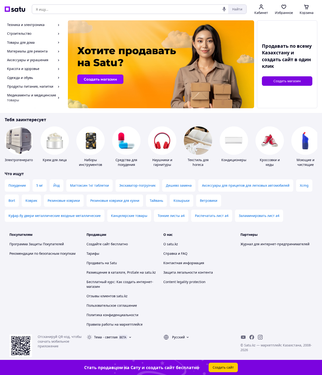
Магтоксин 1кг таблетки (89, 185)
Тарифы (93, 253)
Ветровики (208, 200)
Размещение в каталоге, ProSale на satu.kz (121, 272)
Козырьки (181, 200)
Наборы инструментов (90, 162)
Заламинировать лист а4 (259, 215)
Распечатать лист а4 (211, 215)
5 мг (39, 185)
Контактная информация (183, 263)
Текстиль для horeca (198, 162)
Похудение (17, 185)
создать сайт (277, 59)
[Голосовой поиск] (224, 9)
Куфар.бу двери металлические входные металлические (54, 215)
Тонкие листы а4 (171, 215)
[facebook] (252, 337)
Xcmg (304, 185)
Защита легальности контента (188, 272)
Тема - (106, 337)
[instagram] (260, 337)
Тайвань (156, 200)
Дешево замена (179, 185)
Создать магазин (287, 81)
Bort (11, 200)
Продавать (95, 263)
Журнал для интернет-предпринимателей (275, 244)
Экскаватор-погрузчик (137, 185)
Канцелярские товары (129, 215)
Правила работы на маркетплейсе (115, 324)
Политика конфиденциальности (112, 315)
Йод (56, 185)
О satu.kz (170, 244)
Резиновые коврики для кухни (114, 200)
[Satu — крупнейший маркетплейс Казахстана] (15, 9)
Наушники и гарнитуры (162, 162)
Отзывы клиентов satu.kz (107, 296)
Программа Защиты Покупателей (36, 244)
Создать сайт (223, 367)
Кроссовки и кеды (270, 162)
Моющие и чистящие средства (305, 165)
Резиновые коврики (64, 200)
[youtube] (243, 337)
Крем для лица (55, 160)
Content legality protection (184, 282)
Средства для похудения (126, 162)
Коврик (31, 200)
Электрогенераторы (21, 160)
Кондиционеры (233, 160)
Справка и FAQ (175, 253)
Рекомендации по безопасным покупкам (42, 253)
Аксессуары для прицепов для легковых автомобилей (245, 185)
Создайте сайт (98, 244)
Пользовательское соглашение (112, 305)
